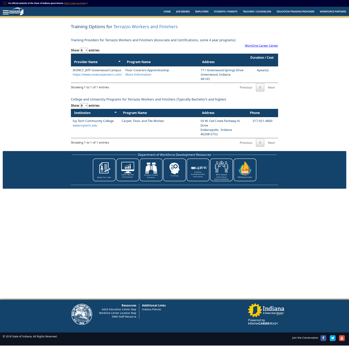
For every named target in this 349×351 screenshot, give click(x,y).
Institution (82, 113)
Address (208, 62)
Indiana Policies (151, 309)
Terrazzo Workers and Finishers (145, 26)
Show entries (85, 50)
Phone (255, 113)
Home (167, 11)
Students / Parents (225, 11)
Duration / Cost (262, 57)
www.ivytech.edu (85, 125)
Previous (246, 87)
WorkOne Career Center (261, 46)
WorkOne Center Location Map (117, 313)
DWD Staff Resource (124, 316)
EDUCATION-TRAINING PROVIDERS (295, 11)
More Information (138, 74)
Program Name (139, 62)
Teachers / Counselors (257, 11)
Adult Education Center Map (119, 309)
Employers (201, 11)
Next (271, 87)
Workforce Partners (333, 11)
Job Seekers (183, 11)
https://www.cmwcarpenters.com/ (97, 74)
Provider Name (86, 62)
